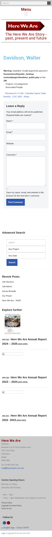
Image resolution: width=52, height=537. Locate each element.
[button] (26, 13)
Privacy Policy (6, 503)
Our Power (7, 296)
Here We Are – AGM (11, 300)
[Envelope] (8, 522)
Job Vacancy (8, 282)
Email (9, 132)
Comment (11, 155)
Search (12, 262)
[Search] (49, 3)
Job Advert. (7, 286)
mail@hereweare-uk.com (12, 468)
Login (3, 533)
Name (9, 121)
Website (10, 143)
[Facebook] (4, 522)
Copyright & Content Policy (11, 506)
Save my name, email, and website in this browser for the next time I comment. (25, 194)
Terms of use (6, 509)
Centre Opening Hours (13, 480)
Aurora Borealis (9, 291)
